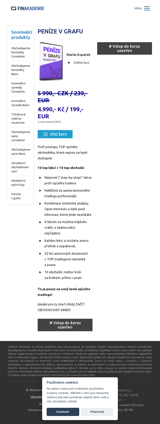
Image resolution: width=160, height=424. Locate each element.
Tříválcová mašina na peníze (18, 118)
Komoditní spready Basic (20, 103)
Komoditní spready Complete (18, 87)
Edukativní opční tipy (18, 182)
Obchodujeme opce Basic (20, 151)
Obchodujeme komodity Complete (20, 52)
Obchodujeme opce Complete (20, 136)
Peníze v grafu (16, 196)
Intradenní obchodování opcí (20, 167)
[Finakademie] (27, 8)
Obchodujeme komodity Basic (20, 70)
